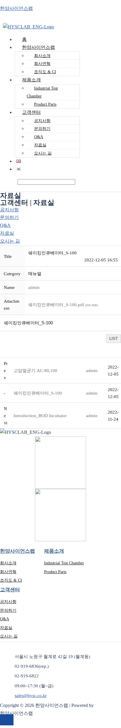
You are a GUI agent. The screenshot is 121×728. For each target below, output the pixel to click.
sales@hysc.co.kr (31, 695)
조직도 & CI (11, 580)
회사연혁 (42, 63)
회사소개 (42, 56)
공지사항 (42, 121)
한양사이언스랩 (16, 8)
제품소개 (31, 79)
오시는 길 (43, 153)
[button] (34, 287)
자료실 (40, 145)
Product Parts (55, 572)
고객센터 (31, 112)
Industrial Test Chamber (42, 92)
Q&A (38, 137)
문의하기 (42, 128)
